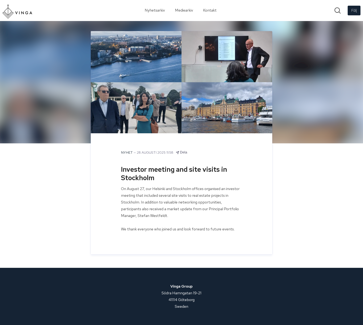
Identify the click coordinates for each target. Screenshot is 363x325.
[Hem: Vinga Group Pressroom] (17, 10)
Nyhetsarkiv (155, 10)
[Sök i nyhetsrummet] (337, 10)
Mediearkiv (184, 10)
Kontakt (210, 10)
